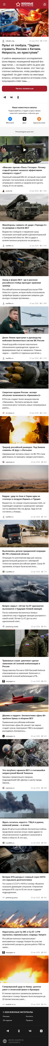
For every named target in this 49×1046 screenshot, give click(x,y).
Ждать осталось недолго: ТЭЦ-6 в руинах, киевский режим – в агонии (23, 823)
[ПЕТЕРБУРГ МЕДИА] (3, 626)
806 (45, 462)
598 (45, 788)
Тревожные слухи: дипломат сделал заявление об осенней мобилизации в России (21, 664)
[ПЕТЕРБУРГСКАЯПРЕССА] (3, 897)
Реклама (6, 1016)
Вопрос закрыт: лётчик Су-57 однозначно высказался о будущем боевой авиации (23, 607)
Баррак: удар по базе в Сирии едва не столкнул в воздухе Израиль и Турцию (21, 497)
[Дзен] (41, 1031)
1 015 (44, 413)
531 (45, 1004)
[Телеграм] (8, 1031)
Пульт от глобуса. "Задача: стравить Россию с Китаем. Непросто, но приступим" (21, 49)
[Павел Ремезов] (3, 303)
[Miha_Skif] (3, 40)
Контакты (29, 1016)
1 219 (44, 358)
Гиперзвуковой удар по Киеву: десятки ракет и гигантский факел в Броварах (21, 988)
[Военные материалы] (24, 4)
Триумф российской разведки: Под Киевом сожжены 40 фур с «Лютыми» (23, 448)
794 (45, 517)
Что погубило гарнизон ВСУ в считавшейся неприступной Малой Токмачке (23, 771)
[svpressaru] (3, 462)
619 (45, 736)
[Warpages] (3, 681)
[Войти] (44, 4)
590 (45, 843)
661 (45, 626)
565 (45, 898)
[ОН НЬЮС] (3, 413)
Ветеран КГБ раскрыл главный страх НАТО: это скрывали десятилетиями (24, 878)
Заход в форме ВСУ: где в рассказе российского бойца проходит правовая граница (21, 283)
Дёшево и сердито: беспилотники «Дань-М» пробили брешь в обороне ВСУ (24, 716)
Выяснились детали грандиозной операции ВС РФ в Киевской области (23, 552)
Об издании (7, 1020)
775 (45, 572)
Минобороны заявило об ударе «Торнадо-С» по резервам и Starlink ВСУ (24, 226)
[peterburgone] (3, 736)
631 (45, 681)
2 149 (44, 246)
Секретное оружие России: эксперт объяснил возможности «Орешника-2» (21, 393)
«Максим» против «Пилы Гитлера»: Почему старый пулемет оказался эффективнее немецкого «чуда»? (23, 170)
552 (45, 952)
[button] (5, 97)
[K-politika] (3, 571)
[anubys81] (3, 191)
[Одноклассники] (19, 1031)
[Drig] (3, 1004)
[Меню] (4, 4)
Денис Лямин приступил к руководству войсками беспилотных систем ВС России (23, 339)
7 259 (44, 191)
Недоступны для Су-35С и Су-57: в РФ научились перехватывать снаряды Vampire (24, 933)
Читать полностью (25, 89)
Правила (29, 1020)
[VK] (30, 1031)
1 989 (44, 303)
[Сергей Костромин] (3, 245)
